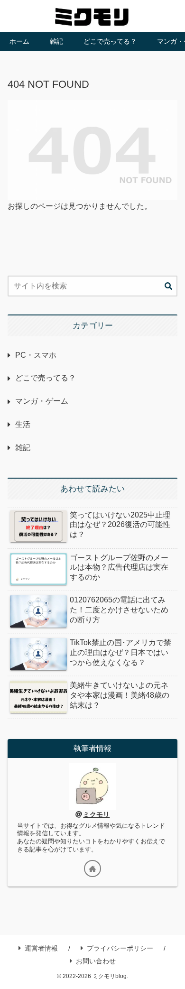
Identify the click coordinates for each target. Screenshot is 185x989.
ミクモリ (96, 814)
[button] (168, 286)
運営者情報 (41, 948)
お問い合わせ (96, 961)
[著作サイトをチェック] (92, 868)
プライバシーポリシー (120, 948)
